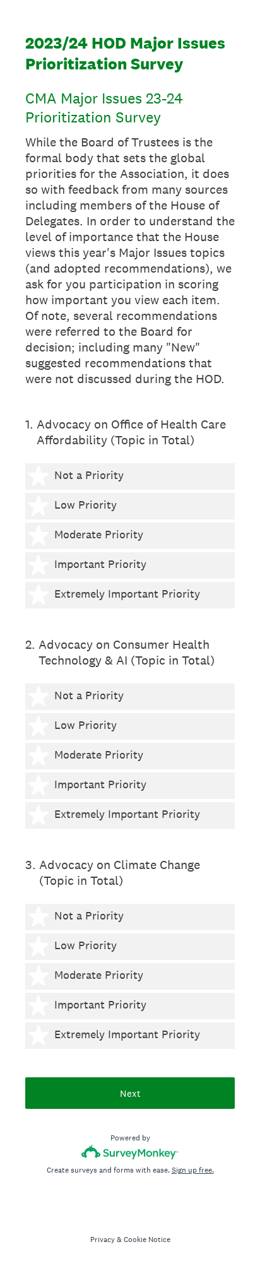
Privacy (102, 1239)
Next (130, 1093)
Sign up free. (193, 1170)
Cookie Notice (147, 1239)
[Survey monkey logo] (130, 1152)
